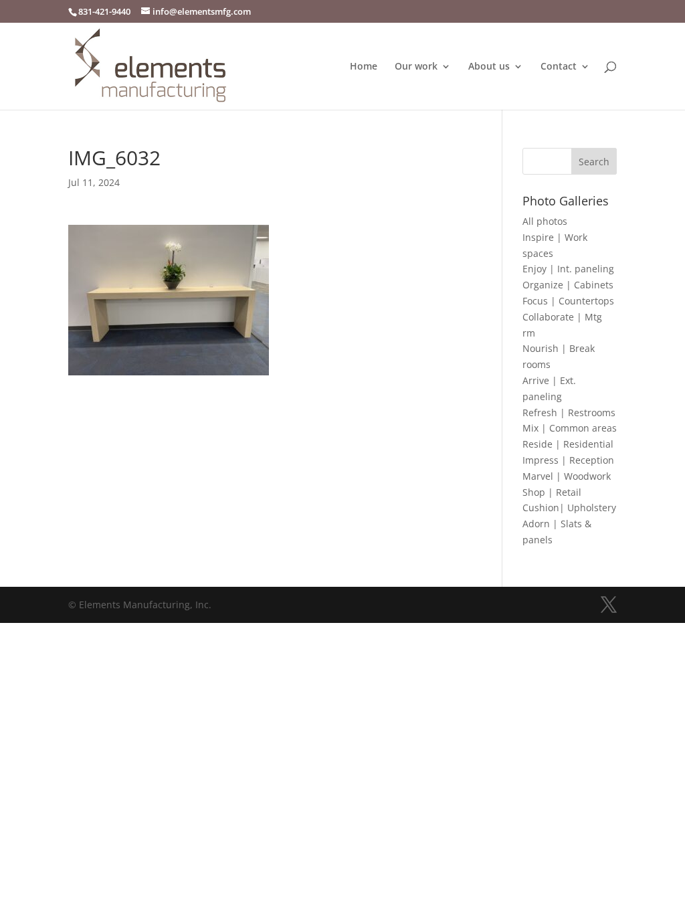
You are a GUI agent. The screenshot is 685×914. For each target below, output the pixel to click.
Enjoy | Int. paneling (568, 268)
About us (489, 67)
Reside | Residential (567, 444)
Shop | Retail (551, 492)
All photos (544, 221)
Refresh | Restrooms (568, 412)
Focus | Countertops (568, 300)
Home (363, 67)
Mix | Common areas (569, 428)
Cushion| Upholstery (569, 507)
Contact (559, 67)
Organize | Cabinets (567, 284)
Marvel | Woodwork (566, 476)
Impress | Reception (568, 460)
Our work (416, 67)
